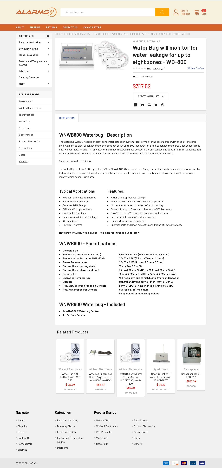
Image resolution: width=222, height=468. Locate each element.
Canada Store (92, 27)
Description (67, 117)
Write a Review (196, 68)
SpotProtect (26, 134)
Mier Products (26, 114)
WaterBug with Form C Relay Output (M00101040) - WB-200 (131, 378)
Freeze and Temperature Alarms (33, 63)
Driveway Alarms (28, 48)
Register (185, 13)
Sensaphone (26, 147)
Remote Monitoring (30, 42)
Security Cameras (29, 77)
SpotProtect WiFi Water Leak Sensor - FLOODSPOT (161, 377)
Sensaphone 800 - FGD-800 (191, 375)
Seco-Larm (25, 127)
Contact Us (70, 27)
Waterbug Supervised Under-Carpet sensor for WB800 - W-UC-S (100, 377)
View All (23, 161)
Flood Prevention (28, 54)
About (20, 27)
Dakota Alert (26, 101)
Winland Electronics (30, 107)
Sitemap (22, 449)
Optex (22, 154)
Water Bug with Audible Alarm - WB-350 (70, 377)
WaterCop (24, 121)
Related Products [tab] (72, 331)
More (22, 83)
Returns (51, 27)
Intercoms (25, 71)
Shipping (35, 27)
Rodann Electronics (29, 141)
